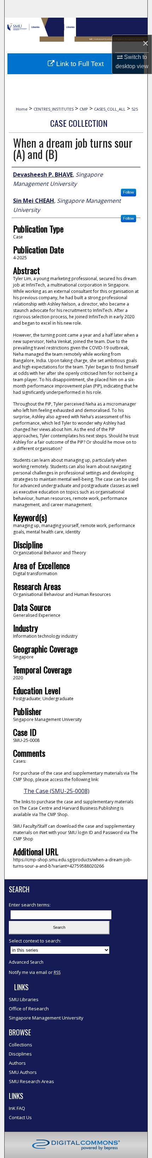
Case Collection (78, 123)
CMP (84, 109)
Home (22, 109)
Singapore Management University (46, 1018)
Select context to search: (35, 941)
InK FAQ (17, 1108)
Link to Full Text (79, 63)
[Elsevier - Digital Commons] (76, 1145)
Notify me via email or (34, 972)
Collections (20, 1044)
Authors (17, 1063)
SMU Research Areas (31, 1081)
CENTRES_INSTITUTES (54, 109)
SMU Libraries (24, 999)
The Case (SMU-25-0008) (56, 791)
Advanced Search (26, 962)
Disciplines (20, 1054)
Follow (128, 192)
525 (134, 109)
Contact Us (20, 1117)
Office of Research (29, 1008)
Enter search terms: (30, 905)
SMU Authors (23, 1072)
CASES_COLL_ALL (109, 109)
